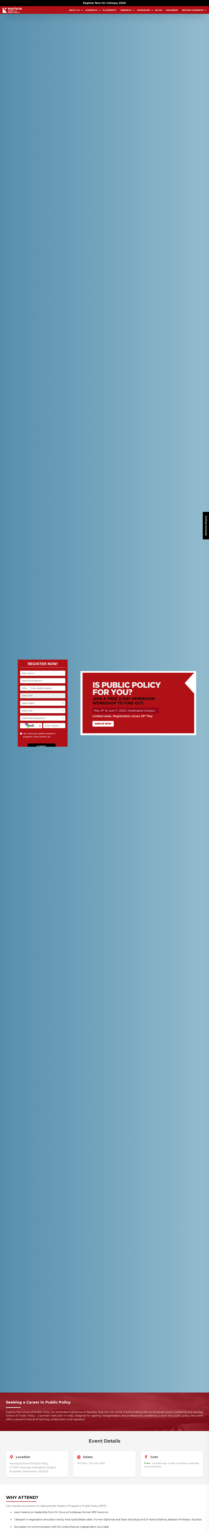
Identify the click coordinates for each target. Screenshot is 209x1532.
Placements (109, 10)
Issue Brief (172, 10)
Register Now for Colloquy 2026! (104, 3)
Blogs (158, 10)
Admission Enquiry (206, 526)
